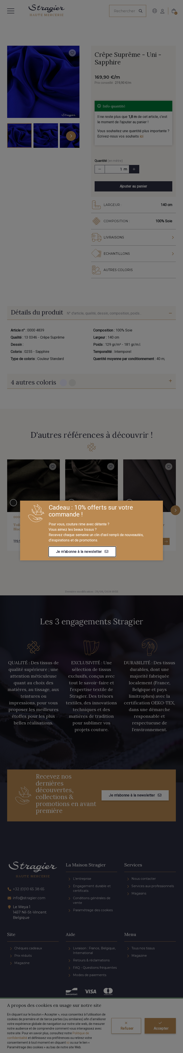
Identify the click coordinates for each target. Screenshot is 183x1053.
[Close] (159, 496)
